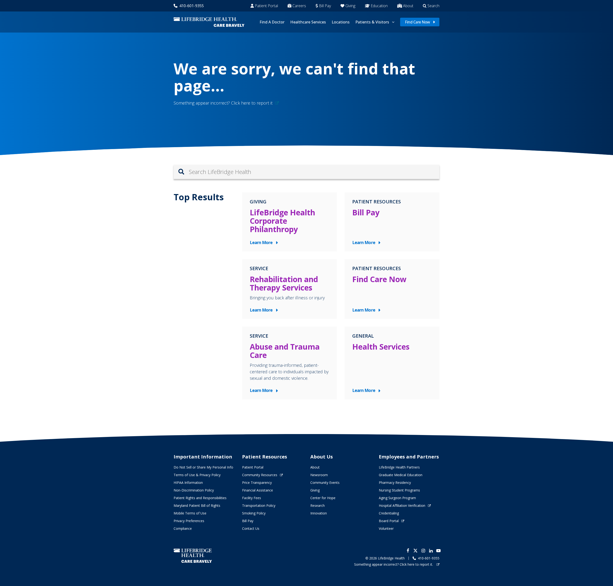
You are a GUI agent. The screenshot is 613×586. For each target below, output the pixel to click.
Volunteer (386, 528)
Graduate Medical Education (400, 475)
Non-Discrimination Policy (194, 490)
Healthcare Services (308, 22)
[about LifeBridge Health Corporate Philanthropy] (289, 221)
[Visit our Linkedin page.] (431, 550)
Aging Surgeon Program (397, 498)
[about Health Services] (392, 363)
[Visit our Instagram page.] (423, 550)
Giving (350, 5)
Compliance (183, 528)
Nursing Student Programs (399, 490)
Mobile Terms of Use (190, 513)
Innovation (318, 513)
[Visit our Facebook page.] (408, 550)
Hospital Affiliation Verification (402, 505)
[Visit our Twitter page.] (415, 550)
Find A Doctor (272, 22)
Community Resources (259, 475)
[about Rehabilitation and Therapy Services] (289, 289)
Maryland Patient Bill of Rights (197, 505)
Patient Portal (266, 5)
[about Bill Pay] (392, 221)
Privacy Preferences (189, 521)
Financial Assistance (257, 490)
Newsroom (319, 475)
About (408, 5)
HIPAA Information (188, 482)
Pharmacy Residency (395, 482)
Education (379, 5)
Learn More (262, 243)
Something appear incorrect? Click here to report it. (394, 564)
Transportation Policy (258, 505)
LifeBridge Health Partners (399, 467)
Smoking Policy (254, 513)
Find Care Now (417, 22)
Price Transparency (257, 482)
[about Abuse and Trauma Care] (289, 363)
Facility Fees (251, 498)
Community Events (325, 482)
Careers (299, 5)
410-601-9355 (191, 5)
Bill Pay (325, 5)
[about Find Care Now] (392, 289)
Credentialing (389, 513)
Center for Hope (322, 498)
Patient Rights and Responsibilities (200, 498)
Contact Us (250, 528)
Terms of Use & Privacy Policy (197, 475)
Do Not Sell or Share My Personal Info (203, 467)
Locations (341, 22)
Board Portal (389, 521)
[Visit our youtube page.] (438, 550)
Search (433, 5)
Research (317, 505)
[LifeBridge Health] (193, 556)
